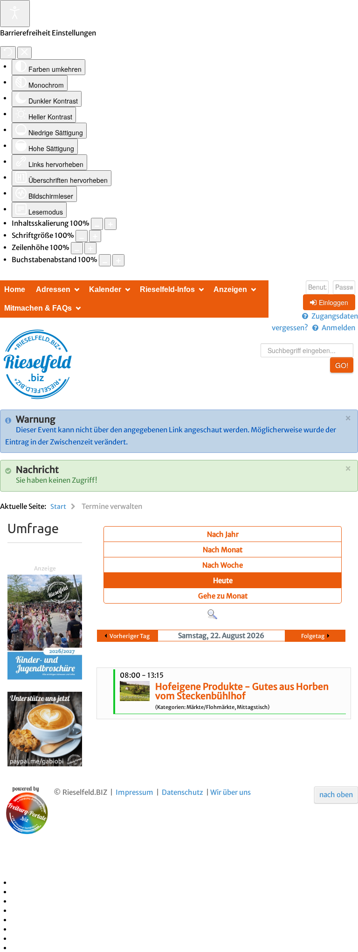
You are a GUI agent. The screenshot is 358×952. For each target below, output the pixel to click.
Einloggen (333, 302)
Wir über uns (230, 792)
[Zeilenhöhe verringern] (77, 248)
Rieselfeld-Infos (167, 289)
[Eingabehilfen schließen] (24, 53)
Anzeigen (230, 289)
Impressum (134, 792)
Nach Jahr (223, 534)
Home (14, 289)
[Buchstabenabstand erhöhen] (118, 260)
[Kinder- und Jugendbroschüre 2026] (44, 626)
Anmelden (338, 327)
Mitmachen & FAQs (38, 308)
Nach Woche (222, 565)
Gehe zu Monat (223, 595)
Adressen (53, 289)
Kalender (105, 289)
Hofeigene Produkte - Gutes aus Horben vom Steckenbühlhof (242, 691)
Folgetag (312, 635)
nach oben (336, 794)
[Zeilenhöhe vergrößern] (90, 248)
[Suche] (212, 614)
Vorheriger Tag (130, 635)
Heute (223, 580)
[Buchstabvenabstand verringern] (105, 260)
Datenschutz (182, 792)
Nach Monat (222, 549)
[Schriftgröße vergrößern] (95, 236)
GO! (341, 365)
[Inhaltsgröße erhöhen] (110, 224)
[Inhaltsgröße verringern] (97, 224)
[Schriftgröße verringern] (82, 236)
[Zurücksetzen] (8, 52)
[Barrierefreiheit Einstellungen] (15, 13)
